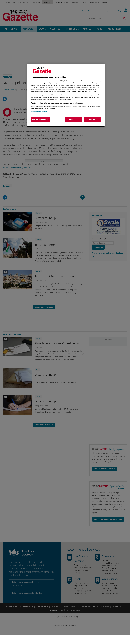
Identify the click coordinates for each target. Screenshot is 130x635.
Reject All (73, 119)
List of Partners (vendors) (39, 111)
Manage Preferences (40, 119)
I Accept (92, 119)
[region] (66, 95)
